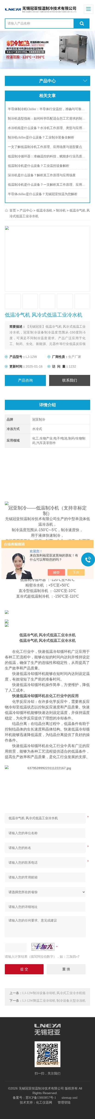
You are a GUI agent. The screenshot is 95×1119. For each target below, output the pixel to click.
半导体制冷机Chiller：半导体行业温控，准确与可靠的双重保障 (47, 109)
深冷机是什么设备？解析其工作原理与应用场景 (42, 175)
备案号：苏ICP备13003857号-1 (34, 1097)
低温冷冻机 (44, 210)
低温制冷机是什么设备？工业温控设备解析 (38, 166)
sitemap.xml (69, 1097)
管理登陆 (64, 1102)
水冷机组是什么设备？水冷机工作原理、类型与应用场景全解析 (47, 128)
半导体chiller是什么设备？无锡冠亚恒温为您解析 (42, 194)
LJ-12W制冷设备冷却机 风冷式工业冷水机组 (54, 993)
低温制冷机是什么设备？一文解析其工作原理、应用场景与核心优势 (47, 184)
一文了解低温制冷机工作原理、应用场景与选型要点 (45, 147)
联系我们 (69, 380)
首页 (12, 210)
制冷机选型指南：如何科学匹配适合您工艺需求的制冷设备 (47, 118)
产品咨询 (25, 380)
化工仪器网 (44, 1102)
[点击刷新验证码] (42, 947)
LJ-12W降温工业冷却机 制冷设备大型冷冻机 (54, 1000)
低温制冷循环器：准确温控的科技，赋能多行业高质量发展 (47, 156)
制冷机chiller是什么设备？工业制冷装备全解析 (41, 137)
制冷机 (61, 210)
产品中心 (26, 210)
